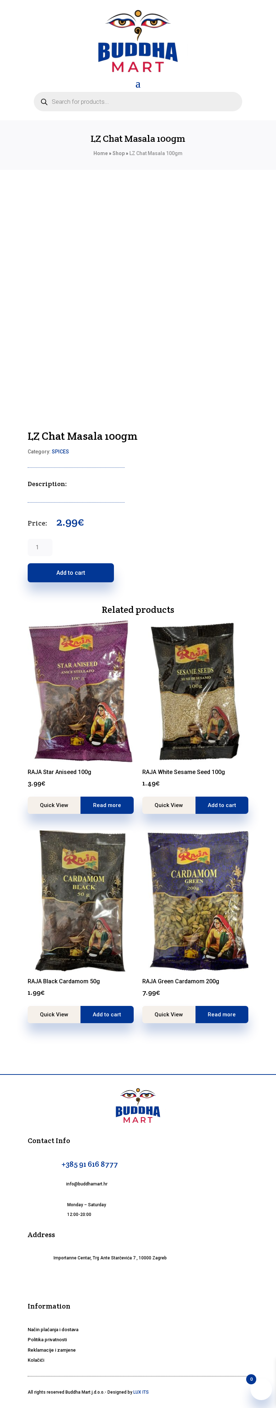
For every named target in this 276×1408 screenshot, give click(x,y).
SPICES (60, 451)
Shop (118, 153)
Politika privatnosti (47, 1339)
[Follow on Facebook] (121, 1281)
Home (100, 153)
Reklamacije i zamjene (52, 1350)
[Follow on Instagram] (138, 1281)
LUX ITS (141, 1392)
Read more (107, 805)
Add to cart (70, 572)
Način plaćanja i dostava (53, 1329)
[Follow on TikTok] (155, 1281)
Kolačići (36, 1360)
